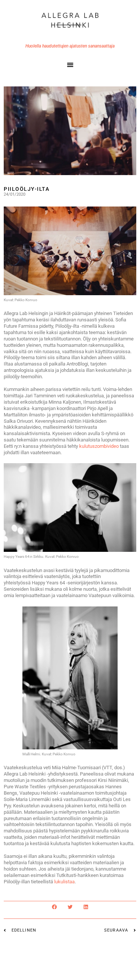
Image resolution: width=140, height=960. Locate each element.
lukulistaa (64, 881)
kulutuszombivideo (99, 446)
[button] (70, 64)
